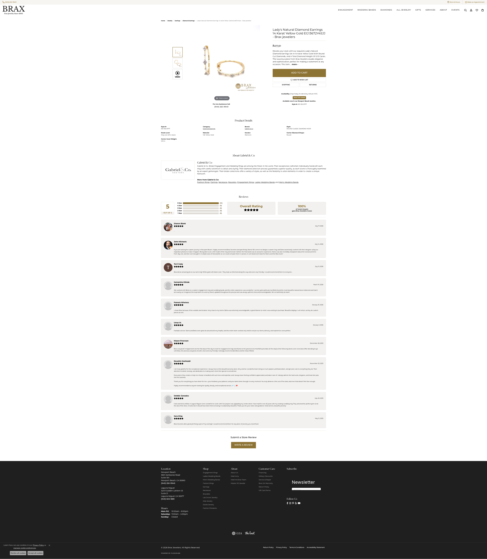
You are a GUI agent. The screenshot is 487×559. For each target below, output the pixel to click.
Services (430, 10)
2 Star (179, 211)
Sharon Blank (180, 224)
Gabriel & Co (249, 129)
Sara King (178, 416)
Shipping (286, 85)
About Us (234, 473)
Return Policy (264, 487)
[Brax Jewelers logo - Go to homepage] (13, 10)
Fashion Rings (203, 182)
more (294, 64)
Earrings (177, 21)
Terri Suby (178, 264)
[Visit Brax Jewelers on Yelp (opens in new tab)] (296, 503)
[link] (9, 2)
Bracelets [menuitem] (206, 494)
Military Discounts (266, 476)
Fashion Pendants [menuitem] (210, 508)
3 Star (179, 208)
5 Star (179, 203)
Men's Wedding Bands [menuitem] (211, 480)
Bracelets (232, 182)
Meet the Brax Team (238, 480)
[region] (222, 63)
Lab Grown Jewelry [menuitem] (210, 497)
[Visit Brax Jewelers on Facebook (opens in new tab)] (287, 503)
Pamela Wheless (181, 302)
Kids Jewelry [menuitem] (207, 501)
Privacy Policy (281, 547)
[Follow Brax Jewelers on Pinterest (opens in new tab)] (293, 503)
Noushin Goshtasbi (182, 361)
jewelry (169, 21)
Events (455, 10)
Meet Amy (235, 476)
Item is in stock (299, 97)
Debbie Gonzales (181, 396)
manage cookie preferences (24, 548)
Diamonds (386, 10)
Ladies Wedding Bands (265, 182)
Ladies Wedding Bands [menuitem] (211, 476)
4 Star (179, 206)
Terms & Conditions (296, 547)
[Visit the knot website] (250, 533)
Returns (313, 85)
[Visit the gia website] (237, 533)
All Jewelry (404, 10)
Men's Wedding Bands (289, 182)
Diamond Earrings (189, 21)
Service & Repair (265, 480)
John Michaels (180, 242)
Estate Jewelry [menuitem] (208, 505)
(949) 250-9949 (221, 107)
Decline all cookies (18, 553)
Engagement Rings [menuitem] (210, 473)
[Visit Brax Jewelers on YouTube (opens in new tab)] (299, 503)
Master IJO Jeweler (238, 483)
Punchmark (175, 553)
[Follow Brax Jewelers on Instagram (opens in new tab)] (290, 503)
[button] (453, 2)
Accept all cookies (35, 553)
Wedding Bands (366, 10)
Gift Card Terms (265, 490)
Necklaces (223, 182)
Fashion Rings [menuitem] (208, 483)
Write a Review (243, 445)
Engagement (345, 10)
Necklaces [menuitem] (207, 490)
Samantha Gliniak (181, 282)
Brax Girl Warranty (266, 483)
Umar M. (177, 323)
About (443, 10)
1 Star (180, 213)
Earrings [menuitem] (206, 487)
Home (163, 21)
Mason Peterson (181, 341)
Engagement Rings (245, 182)
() (221, 203)
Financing (262, 473)
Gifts (418, 10)
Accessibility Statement (316, 547)
